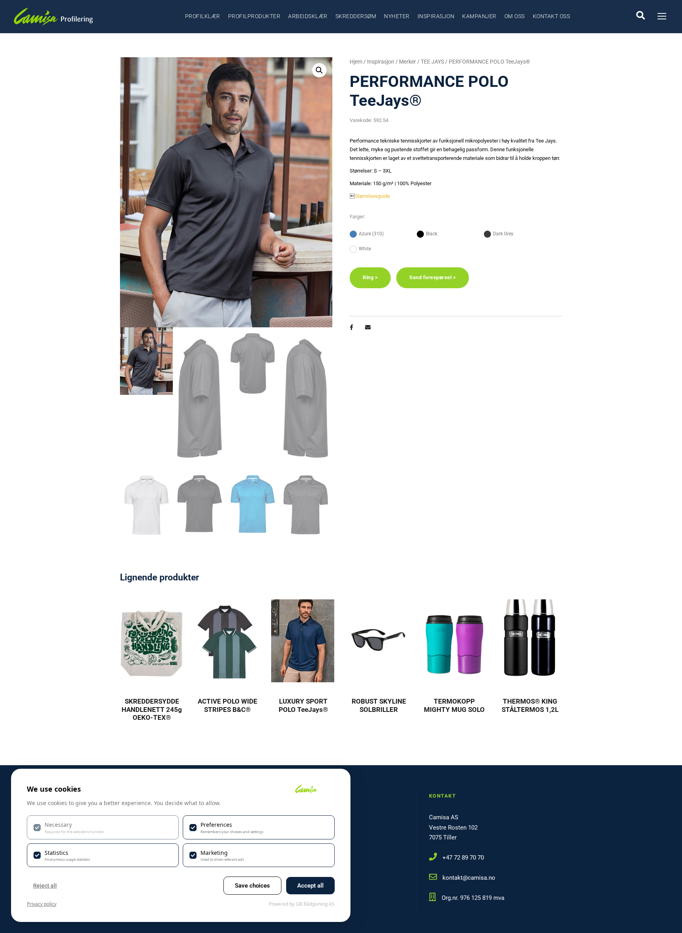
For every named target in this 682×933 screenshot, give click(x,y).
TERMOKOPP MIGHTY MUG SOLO (454, 705)
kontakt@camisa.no (468, 877)
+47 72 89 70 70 (463, 857)
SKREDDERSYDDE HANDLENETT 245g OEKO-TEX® (152, 709)
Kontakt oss (551, 16)
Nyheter (397, 16)
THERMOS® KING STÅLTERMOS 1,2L (530, 705)
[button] (319, 70)
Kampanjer (479, 16)
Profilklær (202, 16)
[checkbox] (103, 827)
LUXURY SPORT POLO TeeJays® (303, 705)
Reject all (45, 885)
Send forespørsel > (432, 277)
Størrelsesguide (372, 196)
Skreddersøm (356, 16)
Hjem (356, 61)
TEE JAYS (432, 61)
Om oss (514, 16)
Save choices (252, 885)
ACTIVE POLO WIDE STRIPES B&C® (227, 705)
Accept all (310, 885)
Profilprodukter (254, 16)
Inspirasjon (436, 16)
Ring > (370, 277)
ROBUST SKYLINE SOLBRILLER (379, 705)
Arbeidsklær (308, 16)
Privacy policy (41, 904)
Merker (407, 61)
